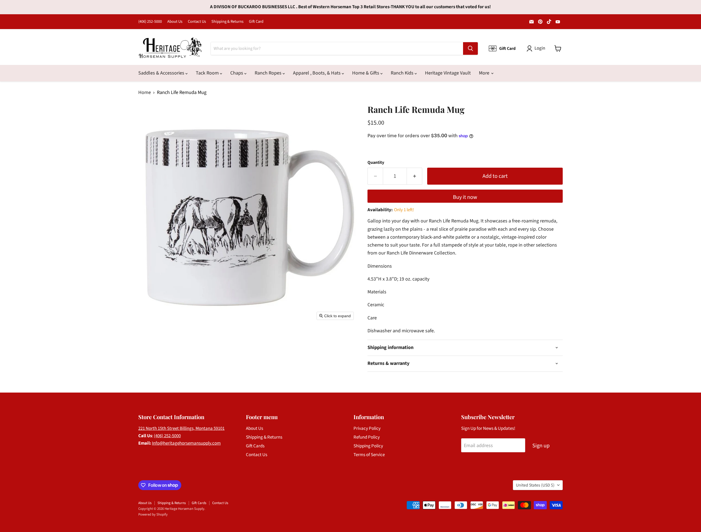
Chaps (237, 73)
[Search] (470, 48)
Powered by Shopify (153, 514)
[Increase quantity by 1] (414, 176)
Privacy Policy (367, 428)
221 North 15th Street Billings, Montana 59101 (181, 428)
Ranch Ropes (269, 73)
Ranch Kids (403, 73)
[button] (537, 48)
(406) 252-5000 (150, 21)
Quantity (375, 162)
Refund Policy (367, 437)
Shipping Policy (368, 446)
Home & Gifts (366, 73)
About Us (174, 21)
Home (144, 93)
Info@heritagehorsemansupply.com (186, 443)
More (484, 73)
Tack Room (208, 73)
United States (535, 485)
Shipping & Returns (227, 21)
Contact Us (197, 21)
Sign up (541, 446)
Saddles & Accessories (161, 73)
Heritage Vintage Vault (448, 73)
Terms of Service (369, 454)
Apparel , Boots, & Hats (317, 73)
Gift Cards (255, 446)
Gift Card (256, 21)
